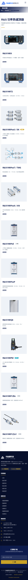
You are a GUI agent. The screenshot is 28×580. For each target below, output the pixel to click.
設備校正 (4, 508)
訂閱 (15, 562)
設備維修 (4, 506)
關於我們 (4, 480)
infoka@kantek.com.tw (8, 534)
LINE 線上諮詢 (6, 537)
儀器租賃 (4, 503)
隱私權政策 (20, 572)
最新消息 (4, 488)
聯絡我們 (4, 491)
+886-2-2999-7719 (7, 527)
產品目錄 (7, 10)
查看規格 (4, 61)
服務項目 (4, 483)
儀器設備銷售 (5, 500)
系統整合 (4, 514)
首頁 (2, 10)
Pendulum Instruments (14, 577)
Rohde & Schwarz (18, 574)
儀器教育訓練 (5, 511)
